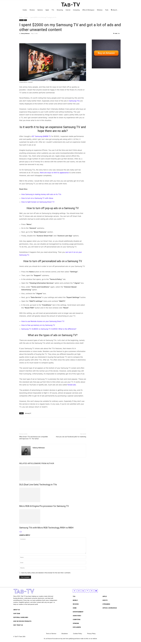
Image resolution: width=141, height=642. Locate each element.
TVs (25, 20)
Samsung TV (28, 413)
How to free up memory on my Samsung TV (38, 325)
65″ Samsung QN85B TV (41, 136)
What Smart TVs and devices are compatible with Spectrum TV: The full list (33, 438)
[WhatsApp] (34, 38)
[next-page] (21, 532)
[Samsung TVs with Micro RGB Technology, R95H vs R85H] (52, 516)
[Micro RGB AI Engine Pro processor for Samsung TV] (52, 495)
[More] (39, 38)
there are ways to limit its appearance (54, 173)
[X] (26, 38)
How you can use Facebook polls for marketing (71, 437)
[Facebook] (21, 38)
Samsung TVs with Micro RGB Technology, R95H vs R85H (46, 527)
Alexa (51, 198)
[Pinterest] (30, 38)
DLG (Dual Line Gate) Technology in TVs (38, 484)
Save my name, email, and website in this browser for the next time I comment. (46, 572)
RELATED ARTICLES (27, 463)
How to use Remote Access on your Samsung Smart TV (42, 321)
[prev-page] (20, 532)
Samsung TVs (74, 101)
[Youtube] (96, 591)
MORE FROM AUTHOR (45, 463)
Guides (26, 17)
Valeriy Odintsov (25, 33)
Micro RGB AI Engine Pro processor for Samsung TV (44, 506)
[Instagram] (78, 591)
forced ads (71, 385)
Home (21, 17)
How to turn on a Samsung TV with (35, 198)
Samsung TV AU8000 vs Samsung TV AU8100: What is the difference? (48, 329)
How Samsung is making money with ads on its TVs (41, 194)
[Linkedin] (83, 591)
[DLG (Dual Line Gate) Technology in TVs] (52, 473)
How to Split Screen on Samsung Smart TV (37, 202)
